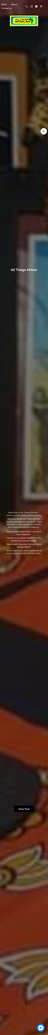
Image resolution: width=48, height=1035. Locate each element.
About (14, 4)
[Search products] (43, 131)
